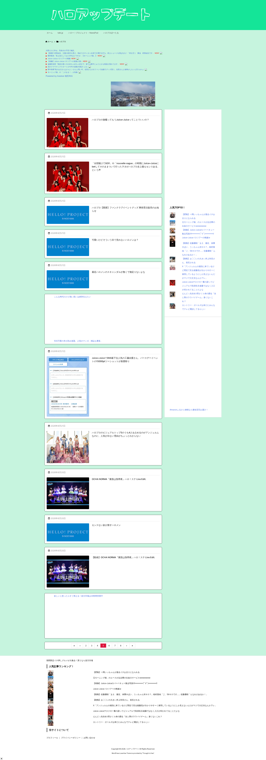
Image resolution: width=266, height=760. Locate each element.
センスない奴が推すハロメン (106, 525)
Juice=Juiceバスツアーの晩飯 (59, 58)
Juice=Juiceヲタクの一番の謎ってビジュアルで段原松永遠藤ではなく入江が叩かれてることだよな (198, 286)
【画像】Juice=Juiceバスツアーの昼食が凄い (65, 61)
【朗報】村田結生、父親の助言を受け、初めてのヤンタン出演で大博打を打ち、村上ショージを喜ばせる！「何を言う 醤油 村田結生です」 (101, 53)
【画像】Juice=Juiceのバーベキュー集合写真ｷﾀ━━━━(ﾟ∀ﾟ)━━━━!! (125, 683)
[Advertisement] (103, 318)
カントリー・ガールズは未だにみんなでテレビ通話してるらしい (121, 722)
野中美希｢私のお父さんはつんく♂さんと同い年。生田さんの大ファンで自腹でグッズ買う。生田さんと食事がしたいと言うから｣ (96, 69)
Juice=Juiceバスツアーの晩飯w (196, 237)
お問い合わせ (89, 737)
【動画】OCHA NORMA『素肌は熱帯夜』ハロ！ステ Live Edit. (123, 557)
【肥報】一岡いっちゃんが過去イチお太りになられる (116, 672)
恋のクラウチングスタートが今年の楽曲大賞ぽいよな (68, 67)
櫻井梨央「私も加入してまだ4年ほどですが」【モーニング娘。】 (72, 56)
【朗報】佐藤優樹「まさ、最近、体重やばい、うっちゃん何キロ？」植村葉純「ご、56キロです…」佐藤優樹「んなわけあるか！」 (150, 694)
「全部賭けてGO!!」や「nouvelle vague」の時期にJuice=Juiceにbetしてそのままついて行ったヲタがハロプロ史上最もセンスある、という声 (126, 166)
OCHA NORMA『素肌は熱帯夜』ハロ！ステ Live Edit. (119, 479)
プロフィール (52, 737)
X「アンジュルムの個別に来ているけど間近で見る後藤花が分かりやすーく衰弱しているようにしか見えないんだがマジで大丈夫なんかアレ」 (155, 705)
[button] (1, 758)
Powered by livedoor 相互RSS (59, 76)
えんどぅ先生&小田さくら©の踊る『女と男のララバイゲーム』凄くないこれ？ (199, 297)
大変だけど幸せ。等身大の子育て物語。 (61, 50)
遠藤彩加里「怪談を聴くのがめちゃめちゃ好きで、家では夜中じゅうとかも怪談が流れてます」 (83, 64)
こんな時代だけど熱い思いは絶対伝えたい (72, 296)
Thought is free (148, 753)
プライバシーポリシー (70, 737)
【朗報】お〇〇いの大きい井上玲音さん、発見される (116, 700)
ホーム (50, 41)
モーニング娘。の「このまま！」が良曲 (63, 72)
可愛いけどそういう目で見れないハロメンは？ (115, 239)
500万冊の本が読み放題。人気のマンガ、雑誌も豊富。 (78, 341)
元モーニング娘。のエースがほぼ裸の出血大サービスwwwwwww (121, 678)
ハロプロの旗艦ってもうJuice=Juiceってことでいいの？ (120, 119)
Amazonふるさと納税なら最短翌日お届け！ (189, 409)
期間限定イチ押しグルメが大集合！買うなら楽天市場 (69, 660)
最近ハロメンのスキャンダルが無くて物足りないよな (118, 272)
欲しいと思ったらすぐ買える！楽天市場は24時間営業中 (78, 596)
